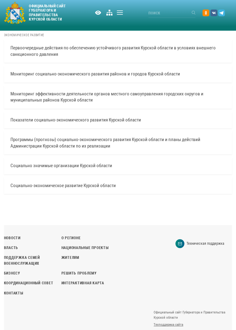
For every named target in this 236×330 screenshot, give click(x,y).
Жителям (70, 257)
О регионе (71, 238)
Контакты (13, 293)
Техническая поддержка (205, 243)
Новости (12, 238)
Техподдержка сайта (168, 325)
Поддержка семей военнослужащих (22, 260)
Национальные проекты (85, 248)
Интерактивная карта (82, 283)
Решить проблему (79, 273)
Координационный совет (28, 283)
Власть (11, 248)
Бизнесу (12, 273)
